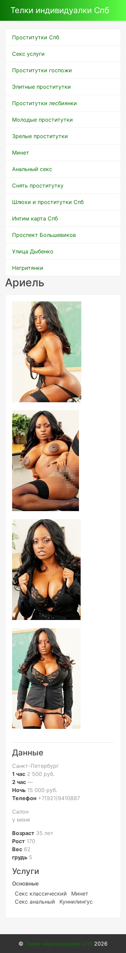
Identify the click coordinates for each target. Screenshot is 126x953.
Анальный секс (32, 169)
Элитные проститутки (41, 86)
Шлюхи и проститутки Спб (48, 202)
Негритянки (27, 267)
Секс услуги (28, 53)
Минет (20, 152)
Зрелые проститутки (40, 136)
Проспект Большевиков (44, 235)
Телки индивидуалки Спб (59, 10)
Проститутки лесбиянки (44, 103)
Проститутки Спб (35, 37)
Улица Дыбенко (32, 251)
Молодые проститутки (42, 119)
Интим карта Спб (35, 218)
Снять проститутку (38, 185)
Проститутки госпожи (42, 70)
